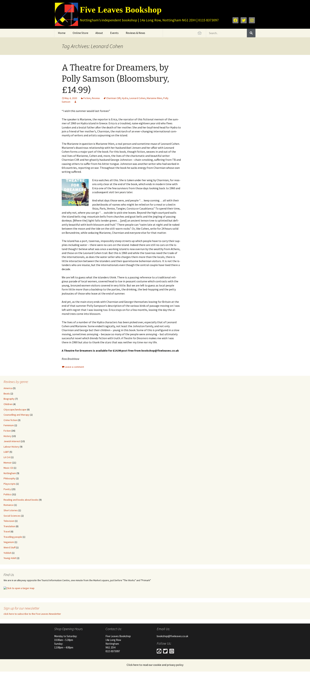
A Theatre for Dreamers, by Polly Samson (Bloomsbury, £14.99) (115, 78)
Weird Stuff (9, 547)
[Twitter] (244, 20)
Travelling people (13, 536)
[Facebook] (235, 20)
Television (9, 521)
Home (61, 33)
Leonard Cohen (137, 98)
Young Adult (10, 558)
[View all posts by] (75, 101)
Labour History (11, 446)
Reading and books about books (21, 499)
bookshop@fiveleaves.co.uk (172, 636)
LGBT (6, 451)
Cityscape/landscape (15, 409)
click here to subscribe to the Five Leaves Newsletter (32, 613)
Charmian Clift (113, 98)
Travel (7, 531)
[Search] (251, 33)
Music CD (8, 467)
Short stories (11, 510)
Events (114, 33)
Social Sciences (12, 515)
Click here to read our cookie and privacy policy (155, 665)
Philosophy (9, 478)
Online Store (80, 33)
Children (8, 404)
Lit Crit (7, 457)
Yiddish (7, 552)
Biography (9, 398)
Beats (7, 393)
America (8, 388)
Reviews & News (135, 33)
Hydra (125, 98)
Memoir (8, 462)
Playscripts (10, 483)
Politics (7, 494)
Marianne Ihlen (154, 98)
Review (96, 98)
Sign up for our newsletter (21, 608)
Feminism (9, 425)
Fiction (87, 98)
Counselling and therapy (16, 414)
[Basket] (199, 33)
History (7, 436)
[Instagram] (252, 20)
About (99, 33)
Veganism (9, 542)
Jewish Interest (12, 441)
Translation (9, 526)
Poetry (7, 489)
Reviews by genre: (16, 381)
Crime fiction (10, 420)
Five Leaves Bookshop (121, 9)
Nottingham (10, 473)
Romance (9, 505)
